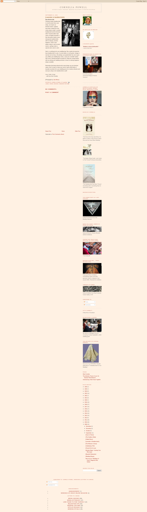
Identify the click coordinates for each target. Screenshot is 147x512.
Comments (88, 304)
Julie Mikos (56, 79)
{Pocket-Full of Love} (91, 448)
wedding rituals (74, 509)
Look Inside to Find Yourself (73, 502)
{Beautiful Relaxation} (91, 454)
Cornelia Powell (73, 7)
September (89, 433)
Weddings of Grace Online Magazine (74, 493)
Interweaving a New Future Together (92, 379)
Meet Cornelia (86, 374)
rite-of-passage (74, 507)
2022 (86, 395)
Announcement (74, 491)
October (88, 430)
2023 (86, 393)
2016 (86, 408)
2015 (86, 411)
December (88, 426)
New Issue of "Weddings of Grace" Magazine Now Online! (92, 460)
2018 (86, 404)
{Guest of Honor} (90, 435)
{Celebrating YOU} (90, 446)
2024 (86, 391)
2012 (86, 417)
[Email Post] (68, 82)
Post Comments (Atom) (58, 134)
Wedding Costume (64, 83)
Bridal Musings (54, 83)
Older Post (77, 131)
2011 (86, 420)
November (88, 428)
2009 (86, 424)
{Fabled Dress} (89, 439)
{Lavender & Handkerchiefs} (54, 17)
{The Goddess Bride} (91, 437)
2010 (86, 422)
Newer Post (48, 131)
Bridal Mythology (73, 500)
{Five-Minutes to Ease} (91, 443)
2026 (86, 386)
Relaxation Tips (74, 503)
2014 (86, 413)
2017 (86, 406)
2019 (86, 402)
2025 (86, 389)
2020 (86, 400)
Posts (86, 302)
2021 (86, 397)
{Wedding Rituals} (90, 456)
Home (63, 131)
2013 (86, 415)
